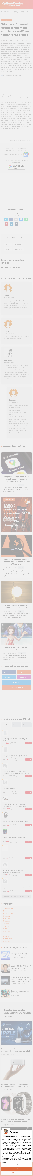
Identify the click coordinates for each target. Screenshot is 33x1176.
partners (11, 1136)
